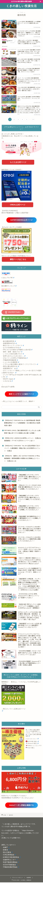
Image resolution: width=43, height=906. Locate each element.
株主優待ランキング (8, 286)
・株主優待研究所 (8, 341)
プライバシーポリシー (17, 877)
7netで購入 (31, 748)
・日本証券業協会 (8, 854)
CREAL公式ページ (17, 205)
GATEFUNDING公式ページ (21, 220)
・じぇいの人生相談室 (10, 362)
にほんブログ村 (7, 277)
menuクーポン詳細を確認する (21, 805)
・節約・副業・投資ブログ (11, 352)
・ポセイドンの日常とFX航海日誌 (14, 358)
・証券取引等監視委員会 (10, 857)
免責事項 (29, 877)
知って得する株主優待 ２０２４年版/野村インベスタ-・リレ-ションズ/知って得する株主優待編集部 (33, 733)
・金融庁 (5, 847)
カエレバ (34, 738)
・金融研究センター (9, 859)
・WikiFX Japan (7, 379)
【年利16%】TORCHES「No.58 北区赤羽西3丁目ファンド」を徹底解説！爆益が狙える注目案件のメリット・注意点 (22, 448)
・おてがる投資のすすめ (10, 347)
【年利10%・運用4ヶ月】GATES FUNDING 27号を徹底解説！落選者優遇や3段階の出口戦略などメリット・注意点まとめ (22, 458)
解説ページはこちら (18, 259)
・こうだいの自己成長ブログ (12, 354)
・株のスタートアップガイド (12, 345)
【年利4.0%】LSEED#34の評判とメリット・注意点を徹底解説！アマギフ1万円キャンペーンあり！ (22, 439)
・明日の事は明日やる (10, 366)
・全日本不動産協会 (9, 864)
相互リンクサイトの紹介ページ (21, 394)
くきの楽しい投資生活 (21, 6)
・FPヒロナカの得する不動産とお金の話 (16, 349)
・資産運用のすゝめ (9, 368)
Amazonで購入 (32, 743)
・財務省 (5, 850)
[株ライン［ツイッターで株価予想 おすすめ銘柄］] (22, 326)
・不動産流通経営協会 (10, 867)
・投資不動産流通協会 (10, 862)
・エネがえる (6, 381)
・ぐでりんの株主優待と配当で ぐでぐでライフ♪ (19, 364)
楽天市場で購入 (32, 741)
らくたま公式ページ (18, 162)
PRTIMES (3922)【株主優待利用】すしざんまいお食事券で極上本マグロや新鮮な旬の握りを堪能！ (22, 432)
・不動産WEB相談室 (9, 360)
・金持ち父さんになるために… (13, 356)
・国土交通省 (6, 852)
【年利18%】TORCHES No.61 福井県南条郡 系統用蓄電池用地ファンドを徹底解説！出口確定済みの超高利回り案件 (22, 423)
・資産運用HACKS (8, 343)
